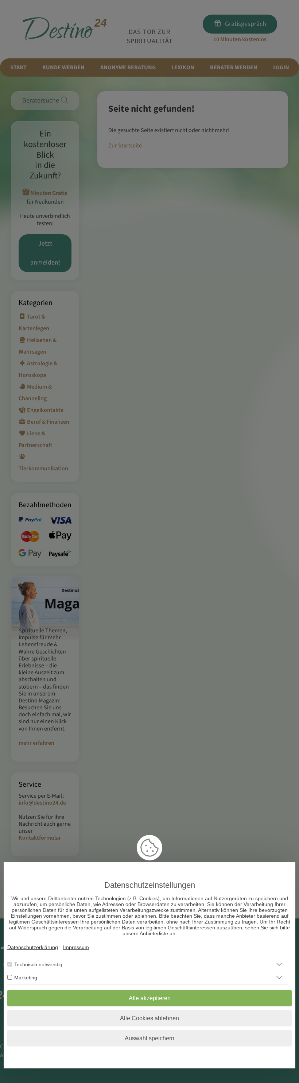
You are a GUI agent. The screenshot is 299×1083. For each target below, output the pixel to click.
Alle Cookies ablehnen (149, 1018)
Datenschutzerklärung (32, 947)
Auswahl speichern (149, 1038)
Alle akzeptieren (150, 998)
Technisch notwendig (38, 964)
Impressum (76, 947)
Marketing (25, 977)
